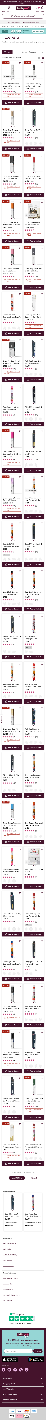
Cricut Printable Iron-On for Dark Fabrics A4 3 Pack (33, 223)
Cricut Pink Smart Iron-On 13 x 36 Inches (11, 270)
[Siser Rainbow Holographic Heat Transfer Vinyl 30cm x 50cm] (34, 624)
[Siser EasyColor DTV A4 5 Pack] (34, 857)
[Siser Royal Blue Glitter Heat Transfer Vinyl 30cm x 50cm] (33, 1202)
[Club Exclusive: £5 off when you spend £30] (23, 31)
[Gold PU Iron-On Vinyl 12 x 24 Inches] (34, 439)
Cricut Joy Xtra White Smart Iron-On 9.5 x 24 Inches (33, 316)
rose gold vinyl (7, 1260)
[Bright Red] (35, 511)
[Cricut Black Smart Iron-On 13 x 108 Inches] (12, 163)
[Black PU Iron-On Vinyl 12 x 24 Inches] (34, 531)
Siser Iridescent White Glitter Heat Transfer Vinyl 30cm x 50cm (33, 1007)
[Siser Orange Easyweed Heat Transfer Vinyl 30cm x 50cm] (34, 810)
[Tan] (14, 559)
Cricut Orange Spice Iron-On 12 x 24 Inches (11, 223)
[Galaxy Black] (35, 1158)
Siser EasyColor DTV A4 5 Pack (34, 870)
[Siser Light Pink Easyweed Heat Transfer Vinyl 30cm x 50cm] (12, 531)
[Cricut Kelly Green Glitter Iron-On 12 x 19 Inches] (34, 1086)
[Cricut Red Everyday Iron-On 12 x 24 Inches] (34, 163)
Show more (9, 1225)
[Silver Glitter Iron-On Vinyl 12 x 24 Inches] (34, 1040)
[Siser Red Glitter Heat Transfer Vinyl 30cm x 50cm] (34, 1132)
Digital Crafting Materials (25, 26)
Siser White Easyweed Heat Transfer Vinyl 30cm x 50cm (33, 499)
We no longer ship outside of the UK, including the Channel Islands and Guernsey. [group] (22, 2)
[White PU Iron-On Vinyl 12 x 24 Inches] (34, 394)
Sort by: (24, 52)
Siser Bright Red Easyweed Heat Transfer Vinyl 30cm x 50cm (34, 686)
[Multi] (31, 651)
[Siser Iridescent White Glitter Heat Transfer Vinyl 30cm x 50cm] (34, 994)
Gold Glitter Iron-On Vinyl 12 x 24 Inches (12, 915)
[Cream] (35, 790)
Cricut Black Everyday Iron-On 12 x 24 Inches (33, 85)
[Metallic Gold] (4, 651)
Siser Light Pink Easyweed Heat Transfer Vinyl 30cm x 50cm (12, 545)
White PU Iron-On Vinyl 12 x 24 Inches (33, 408)
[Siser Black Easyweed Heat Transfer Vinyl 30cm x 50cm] (12, 579)
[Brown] (9, 559)
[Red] (40, 511)
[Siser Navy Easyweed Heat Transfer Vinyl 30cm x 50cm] (34, 762)
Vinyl (35, 26)
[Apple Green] (40, 836)
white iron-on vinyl (8, 1266)
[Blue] (14, 881)
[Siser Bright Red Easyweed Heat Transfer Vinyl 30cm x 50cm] (34, 672)
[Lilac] (9, 328)
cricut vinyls (7, 1300)
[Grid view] (43, 58)
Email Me (38, 1351)
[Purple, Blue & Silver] (26, 374)
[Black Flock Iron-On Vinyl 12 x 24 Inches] (13, 1202)
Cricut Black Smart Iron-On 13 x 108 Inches (12, 177)
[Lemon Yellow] (31, 790)
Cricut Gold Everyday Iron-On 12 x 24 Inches (11, 131)
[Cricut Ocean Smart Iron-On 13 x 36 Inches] (12, 810)
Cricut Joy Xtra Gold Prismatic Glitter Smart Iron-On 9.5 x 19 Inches (11, 1146)
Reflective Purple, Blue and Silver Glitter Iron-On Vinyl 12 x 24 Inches (34, 362)
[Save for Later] (20, 63)
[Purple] (35, 374)
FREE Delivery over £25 (13, 22)
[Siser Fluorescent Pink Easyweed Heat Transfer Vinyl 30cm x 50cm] (12, 857)
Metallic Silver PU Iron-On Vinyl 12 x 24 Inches (11, 1100)
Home (3, 26)
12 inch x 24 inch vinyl (10, 1255)
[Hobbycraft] (23, 9)
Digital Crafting (12, 26)
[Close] (43, 2)
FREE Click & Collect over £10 (31, 22)
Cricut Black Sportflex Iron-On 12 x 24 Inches (11, 1054)
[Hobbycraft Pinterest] (21, 1370)
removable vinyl (8, 1289)
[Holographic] (26, 973)
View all (34, 1178)
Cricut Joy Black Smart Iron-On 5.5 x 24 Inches (11, 362)
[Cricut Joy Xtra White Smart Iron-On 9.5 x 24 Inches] (34, 302)
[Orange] (40, 790)
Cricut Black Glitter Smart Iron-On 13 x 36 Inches (11, 1007)
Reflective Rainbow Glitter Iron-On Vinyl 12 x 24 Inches (34, 730)
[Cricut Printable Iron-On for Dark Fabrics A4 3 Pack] (34, 210)
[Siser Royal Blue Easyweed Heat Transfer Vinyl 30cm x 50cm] (12, 949)
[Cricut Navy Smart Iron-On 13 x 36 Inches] (34, 256)
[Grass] (40, 1158)
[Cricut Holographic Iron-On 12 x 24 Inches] (12, 485)
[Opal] (31, 973)
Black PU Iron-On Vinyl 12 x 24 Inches (33, 545)
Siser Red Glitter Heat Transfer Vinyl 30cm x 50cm (33, 1146)
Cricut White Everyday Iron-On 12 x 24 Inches (11, 85)
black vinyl (6, 1249)
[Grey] (31, 419)
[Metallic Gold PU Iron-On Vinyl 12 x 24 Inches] (12, 624)
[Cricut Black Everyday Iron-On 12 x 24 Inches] (34, 71)
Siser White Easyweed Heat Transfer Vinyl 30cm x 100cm (11, 686)
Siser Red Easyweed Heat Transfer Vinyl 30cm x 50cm (32, 915)
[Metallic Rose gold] (14, 651)
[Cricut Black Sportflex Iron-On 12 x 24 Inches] (12, 1040)
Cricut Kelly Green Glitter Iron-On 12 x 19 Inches (34, 1100)
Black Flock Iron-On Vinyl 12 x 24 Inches (12, 1215)
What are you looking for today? (24, 16)
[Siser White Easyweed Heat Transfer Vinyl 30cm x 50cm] (34, 485)
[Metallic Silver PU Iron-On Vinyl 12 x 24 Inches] (12, 1086)
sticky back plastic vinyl (10, 1295)
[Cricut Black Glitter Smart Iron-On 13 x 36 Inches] (12, 994)
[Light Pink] (4, 559)
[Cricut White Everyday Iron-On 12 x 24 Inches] (12, 71)
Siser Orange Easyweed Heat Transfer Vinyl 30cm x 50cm (34, 824)
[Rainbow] (31, 374)
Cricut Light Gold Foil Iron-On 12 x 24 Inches (11, 730)
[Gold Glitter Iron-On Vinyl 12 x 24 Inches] (12, 901)
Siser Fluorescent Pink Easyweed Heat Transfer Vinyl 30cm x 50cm (12, 870)
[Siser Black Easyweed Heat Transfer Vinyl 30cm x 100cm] (34, 579)
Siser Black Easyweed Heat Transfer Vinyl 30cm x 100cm (33, 593)
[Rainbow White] (26, 1019)
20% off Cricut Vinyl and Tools (13, 95)
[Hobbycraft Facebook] (3, 1370)
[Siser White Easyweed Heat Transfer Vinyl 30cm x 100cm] (12, 672)
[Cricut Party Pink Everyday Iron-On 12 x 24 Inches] (12, 439)
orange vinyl (7, 1284)
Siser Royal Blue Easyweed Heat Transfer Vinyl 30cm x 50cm (12, 963)
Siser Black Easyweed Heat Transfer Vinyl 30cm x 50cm (11, 593)
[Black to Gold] (40, 374)
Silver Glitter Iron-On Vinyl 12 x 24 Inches (32, 1054)
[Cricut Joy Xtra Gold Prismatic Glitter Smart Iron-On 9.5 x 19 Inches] (12, 1132)
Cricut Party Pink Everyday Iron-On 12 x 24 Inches (11, 453)
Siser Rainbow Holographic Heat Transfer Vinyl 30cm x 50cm (33, 638)
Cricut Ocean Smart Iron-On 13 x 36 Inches (12, 824)
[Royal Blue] (18, 603)
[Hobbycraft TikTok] (26, 1370)
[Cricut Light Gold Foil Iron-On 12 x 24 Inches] (12, 716)
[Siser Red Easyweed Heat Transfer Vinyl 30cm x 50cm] (34, 901)
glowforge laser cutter (10, 1278)
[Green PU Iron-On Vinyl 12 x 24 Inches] (34, 117)
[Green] (26, 143)
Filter (8, 52)
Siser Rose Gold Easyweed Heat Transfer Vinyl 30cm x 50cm (12, 316)
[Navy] (26, 790)
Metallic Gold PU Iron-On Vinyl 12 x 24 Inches (12, 638)
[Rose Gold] (4, 328)
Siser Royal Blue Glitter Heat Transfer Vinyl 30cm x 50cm (32, 1215)
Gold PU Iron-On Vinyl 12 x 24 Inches (33, 453)
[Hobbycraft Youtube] (9, 1370)
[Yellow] (31, 143)
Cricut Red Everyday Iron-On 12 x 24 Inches (33, 177)
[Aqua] (35, 836)
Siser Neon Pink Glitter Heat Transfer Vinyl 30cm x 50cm (11, 408)
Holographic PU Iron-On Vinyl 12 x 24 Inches (33, 963)
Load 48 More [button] (17, 1178)
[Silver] (31, 465)
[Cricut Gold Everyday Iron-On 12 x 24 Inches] (12, 117)
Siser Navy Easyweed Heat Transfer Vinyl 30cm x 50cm (33, 776)
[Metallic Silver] (9, 651)
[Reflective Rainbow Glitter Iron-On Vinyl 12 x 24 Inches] (34, 716)
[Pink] (35, 465)
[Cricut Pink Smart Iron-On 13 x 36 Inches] (12, 256)
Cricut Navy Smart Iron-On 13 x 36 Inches (33, 270)
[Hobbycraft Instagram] (15, 1370)
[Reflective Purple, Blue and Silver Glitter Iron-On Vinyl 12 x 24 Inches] (34, 348)
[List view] (39, 58)
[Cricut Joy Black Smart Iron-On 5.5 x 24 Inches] (12, 348)
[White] (40, 143)
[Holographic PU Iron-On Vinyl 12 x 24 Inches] (34, 949)
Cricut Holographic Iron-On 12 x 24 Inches (11, 499)
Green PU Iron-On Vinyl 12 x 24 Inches (33, 131)
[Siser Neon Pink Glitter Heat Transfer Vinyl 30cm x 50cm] (12, 394)
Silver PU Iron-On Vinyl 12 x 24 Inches (11, 776)
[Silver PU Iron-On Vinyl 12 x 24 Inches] (12, 762)
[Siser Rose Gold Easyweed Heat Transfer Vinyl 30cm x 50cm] (12, 302)
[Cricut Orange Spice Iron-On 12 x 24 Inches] (12, 210)
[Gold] (26, 465)
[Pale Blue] (31, 836)
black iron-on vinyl (9, 1243)
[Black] (35, 143)
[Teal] (9, 929)
